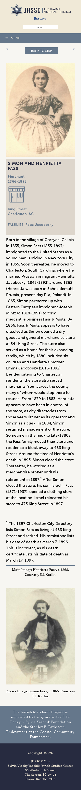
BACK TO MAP (41, 51)
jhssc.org (40, 18)
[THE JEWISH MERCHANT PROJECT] (16, 15)
